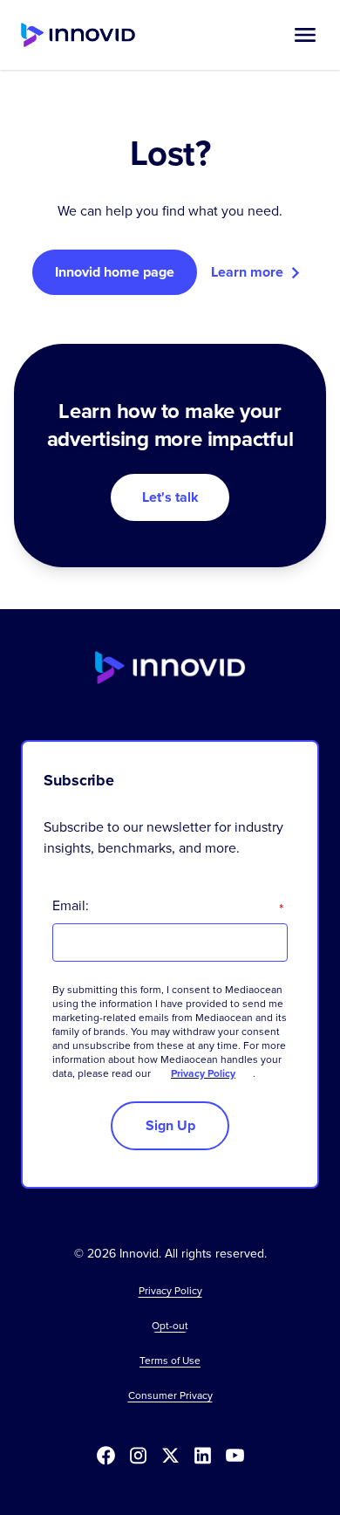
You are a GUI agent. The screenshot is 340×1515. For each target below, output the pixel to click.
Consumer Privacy (170, 1395)
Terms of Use (170, 1361)
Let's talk (170, 497)
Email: (167, 905)
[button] (305, 35)
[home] (78, 35)
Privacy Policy (203, 1073)
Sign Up (170, 1125)
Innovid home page (114, 272)
